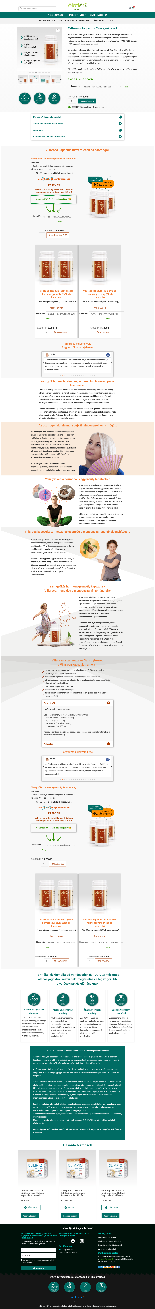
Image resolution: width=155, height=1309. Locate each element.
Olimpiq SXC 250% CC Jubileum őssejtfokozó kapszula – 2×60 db (32, 1193)
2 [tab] (33, 73)
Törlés (127, 87)
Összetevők (49, 703)
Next (61, 80)
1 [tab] (30, 73)
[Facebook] (73, 1241)
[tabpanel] (39, 49)
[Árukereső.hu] (77, 1298)
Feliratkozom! (38, 1268)
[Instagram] (82, 1241)
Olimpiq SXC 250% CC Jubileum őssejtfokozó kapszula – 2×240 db (73, 1193)
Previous (18, 80)
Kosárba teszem (87, 101)
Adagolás (48, 744)
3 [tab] (36, 73)
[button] (72, 15)
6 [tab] (46, 73)
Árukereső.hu (77, 1302)
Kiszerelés (75, 86)
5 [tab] (43, 73)
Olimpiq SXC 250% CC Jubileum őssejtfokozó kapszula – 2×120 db (113, 1193)
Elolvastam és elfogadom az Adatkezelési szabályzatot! (38, 1261)
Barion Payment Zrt (107, 1259)
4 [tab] (39, 73)
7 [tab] (49, 73)
